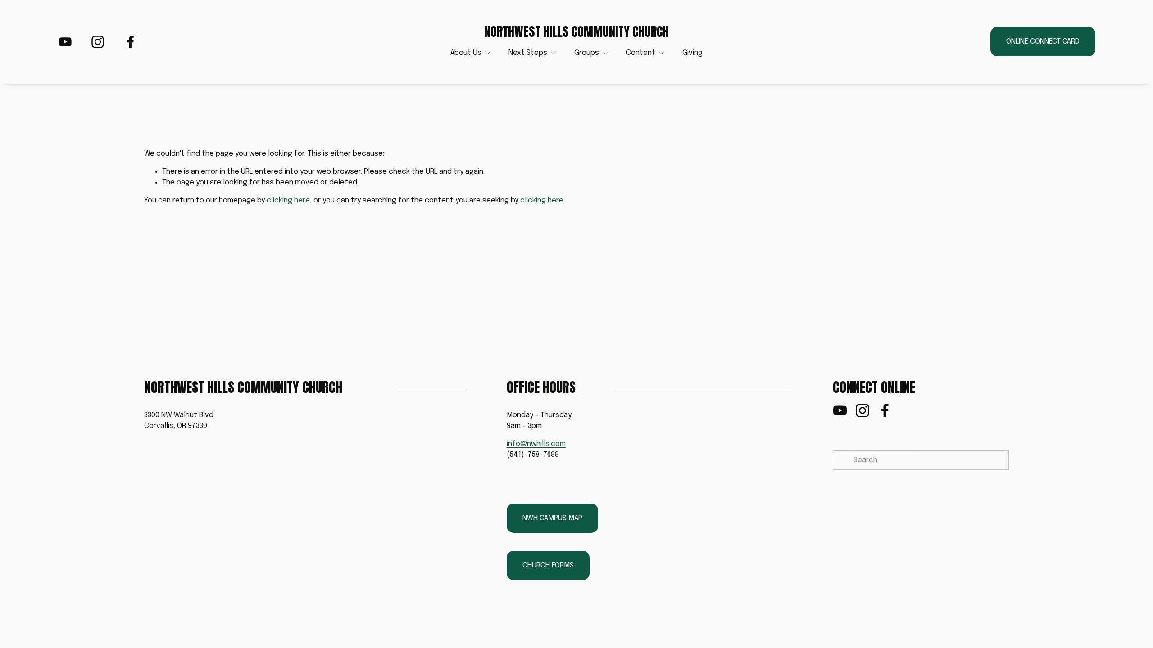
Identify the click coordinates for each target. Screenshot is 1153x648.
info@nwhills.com (536, 444)
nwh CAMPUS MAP (552, 518)
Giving (692, 53)
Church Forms (548, 565)
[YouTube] (65, 42)
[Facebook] (130, 42)
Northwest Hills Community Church (576, 31)
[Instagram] (97, 42)
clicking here (288, 200)
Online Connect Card (1043, 41)
